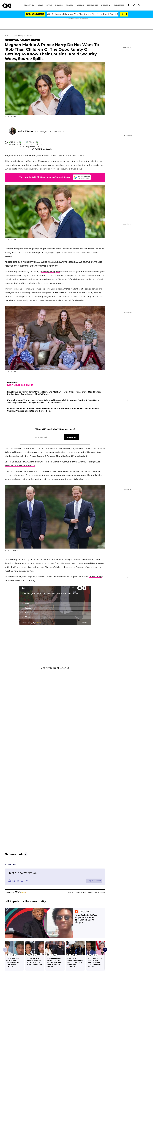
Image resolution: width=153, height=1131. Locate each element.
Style (49, 5)
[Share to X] (22, 142)
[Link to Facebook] (128, 5)
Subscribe (119, 5)
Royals (59, 5)
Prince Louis (78, 456)
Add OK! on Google (43, 149)
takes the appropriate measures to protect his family (70, 475)
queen (63, 471)
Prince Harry (31, 155)
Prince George (37, 456)
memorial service (13, 580)
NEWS (40, 5)
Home (7, 35)
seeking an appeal (50, 271)
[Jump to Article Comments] (6, 142)
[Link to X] (139, 5)
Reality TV (29, 5)
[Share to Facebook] (13, 142)
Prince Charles (51, 559)
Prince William (12, 452)
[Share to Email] (39, 142)
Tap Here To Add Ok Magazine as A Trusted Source (44, 177)
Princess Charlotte (56, 456)
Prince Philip (95, 577)
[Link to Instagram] (134, 5)
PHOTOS (69, 5)
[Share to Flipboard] (30, 142)
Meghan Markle (25, 35)
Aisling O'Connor (25, 131)
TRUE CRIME (92, 5)
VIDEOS (80, 5)
